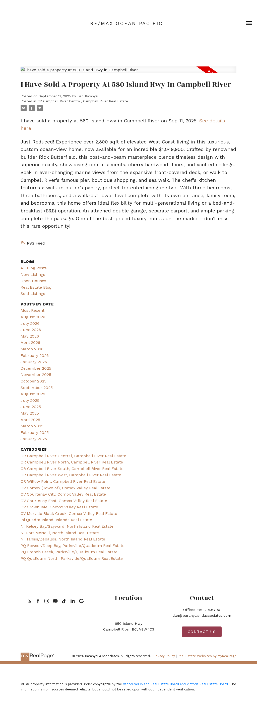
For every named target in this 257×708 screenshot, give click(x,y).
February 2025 (35, 432)
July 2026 (30, 323)
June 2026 (31, 329)
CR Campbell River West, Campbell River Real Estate (71, 475)
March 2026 (32, 349)
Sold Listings (33, 293)
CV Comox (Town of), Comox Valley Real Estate (65, 488)
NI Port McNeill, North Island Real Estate (60, 532)
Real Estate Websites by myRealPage (207, 656)
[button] (29, 601)
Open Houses (33, 280)
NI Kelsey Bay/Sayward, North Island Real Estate (67, 526)
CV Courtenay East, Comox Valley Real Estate (64, 500)
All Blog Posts (34, 268)
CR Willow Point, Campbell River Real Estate (63, 481)
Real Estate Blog (36, 287)
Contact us (202, 632)
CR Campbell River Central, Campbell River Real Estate (82, 101)
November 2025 (36, 374)
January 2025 (34, 438)
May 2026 (30, 336)
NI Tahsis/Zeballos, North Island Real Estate (63, 539)
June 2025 (31, 406)
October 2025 (33, 381)
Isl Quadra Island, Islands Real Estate (56, 519)
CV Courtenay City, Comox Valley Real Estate (63, 494)
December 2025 (36, 368)
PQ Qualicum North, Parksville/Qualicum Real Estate (72, 558)
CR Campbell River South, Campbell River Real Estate (72, 468)
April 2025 (30, 419)
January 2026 (34, 361)
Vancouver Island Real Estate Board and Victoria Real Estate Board (175, 684)
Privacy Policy (164, 656)
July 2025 (30, 400)
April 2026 (30, 342)
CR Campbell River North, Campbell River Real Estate (72, 462)
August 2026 (33, 316)
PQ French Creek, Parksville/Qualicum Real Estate (69, 551)
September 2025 (37, 387)
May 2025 (30, 413)
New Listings (33, 274)
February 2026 (35, 355)
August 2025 (33, 393)
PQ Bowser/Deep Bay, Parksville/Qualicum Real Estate (72, 545)
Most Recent (32, 310)
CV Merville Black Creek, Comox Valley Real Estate (69, 513)
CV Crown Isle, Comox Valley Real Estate (59, 507)
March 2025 (32, 426)
